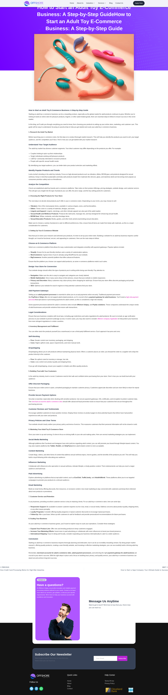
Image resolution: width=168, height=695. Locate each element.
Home (72, 3)
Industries (89, 3)
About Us (80, 3)
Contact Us (119, 3)
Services (101, 3)
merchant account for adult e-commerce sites (47, 401)
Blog (110, 3)
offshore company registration (107, 319)
